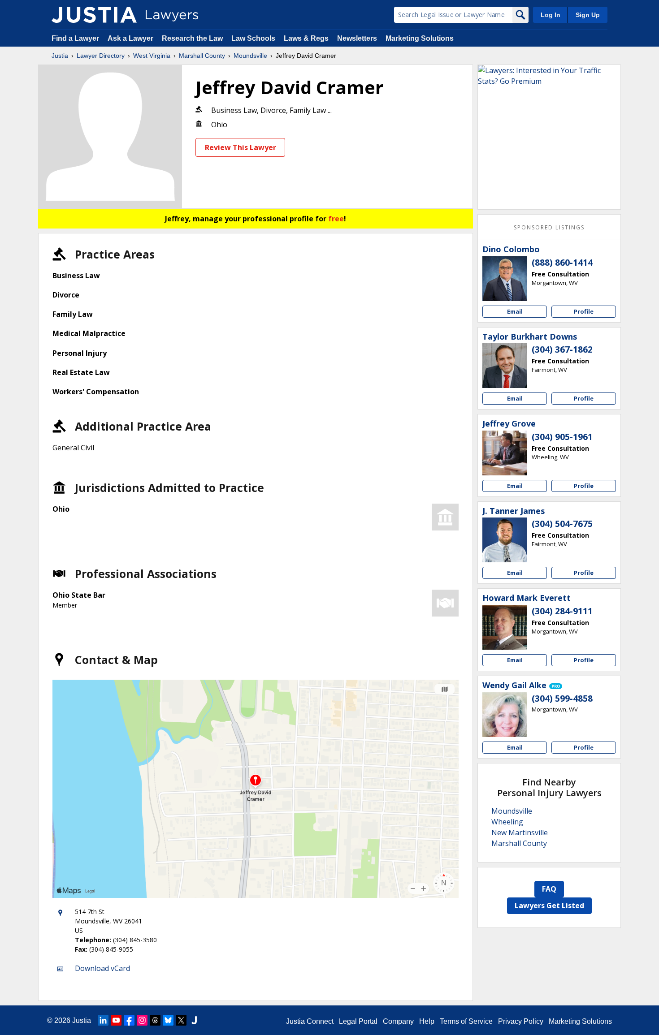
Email (515, 311)
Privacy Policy (520, 1021)
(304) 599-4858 (562, 698)
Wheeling (507, 822)
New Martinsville (519, 832)
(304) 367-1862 (562, 349)
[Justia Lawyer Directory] (94, 15)
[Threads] (155, 1020)
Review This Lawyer (240, 147)
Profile (584, 311)
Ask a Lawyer (131, 38)
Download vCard (102, 968)
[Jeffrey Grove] (504, 453)
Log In (550, 14)
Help (426, 1021)
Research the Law (192, 38)
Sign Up (588, 14)
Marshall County (202, 55)
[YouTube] (116, 1020)
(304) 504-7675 (562, 524)
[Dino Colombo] (504, 278)
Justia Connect (310, 1021)
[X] (181, 1020)
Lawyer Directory (101, 55)
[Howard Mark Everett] (504, 627)
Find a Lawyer (75, 38)
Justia (60, 55)
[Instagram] (142, 1020)
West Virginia (151, 55)
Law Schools (253, 38)
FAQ (549, 889)
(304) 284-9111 (562, 611)
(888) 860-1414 (562, 262)
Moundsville (250, 55)
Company (398, 1021)
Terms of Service (466, 1021)
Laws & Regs (306, 38)
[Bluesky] (168, 1020)
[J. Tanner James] (504, 540)
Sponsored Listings (549, 227)
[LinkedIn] (103, 1020)
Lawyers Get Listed (549, 905)
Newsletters (357, 38)
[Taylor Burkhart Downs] (504, 365)
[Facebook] (129, 1020)
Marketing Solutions (420, 38)
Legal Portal (358, 1021)
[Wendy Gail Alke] (504, 714)
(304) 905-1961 (562, 437)
